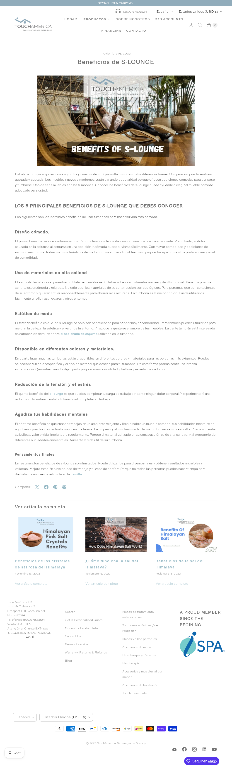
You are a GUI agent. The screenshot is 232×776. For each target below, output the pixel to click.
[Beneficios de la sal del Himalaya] (186, 534)
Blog (68, 660)
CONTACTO (136, 30)
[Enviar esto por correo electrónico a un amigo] (66, 487)
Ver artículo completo (31, 584)
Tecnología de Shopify (131, 743)
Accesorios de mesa (136, 647)
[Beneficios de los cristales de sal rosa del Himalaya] (45, 534)
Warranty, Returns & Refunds (86, 652)
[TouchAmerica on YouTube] (214, 749)
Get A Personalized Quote (84, 620)
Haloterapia (131, 663)
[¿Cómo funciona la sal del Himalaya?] (116, 534)
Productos (95, 19)
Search (70, 612)
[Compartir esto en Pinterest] (57, 487)
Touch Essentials (134, 693)
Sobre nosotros (133, 19)
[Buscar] (199, 25)
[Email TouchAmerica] (174, 749)
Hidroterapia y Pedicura (139, 655)
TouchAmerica (106, 743)
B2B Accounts (169, 19)
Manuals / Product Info (81, 628)
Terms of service (76, 644)
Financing (111, 30)
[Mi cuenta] (190, 25)
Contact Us (73, 636)
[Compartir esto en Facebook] (48, 487)
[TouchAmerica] (33, 24)
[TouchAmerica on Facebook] (184, 749)
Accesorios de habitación (140, 685)
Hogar (70, 19)
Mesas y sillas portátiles (139, 639)
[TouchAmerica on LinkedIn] (204, 749)
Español (162, 11)
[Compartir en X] (39, 487)
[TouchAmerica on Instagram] (194, 749)
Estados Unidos (198, 11)
